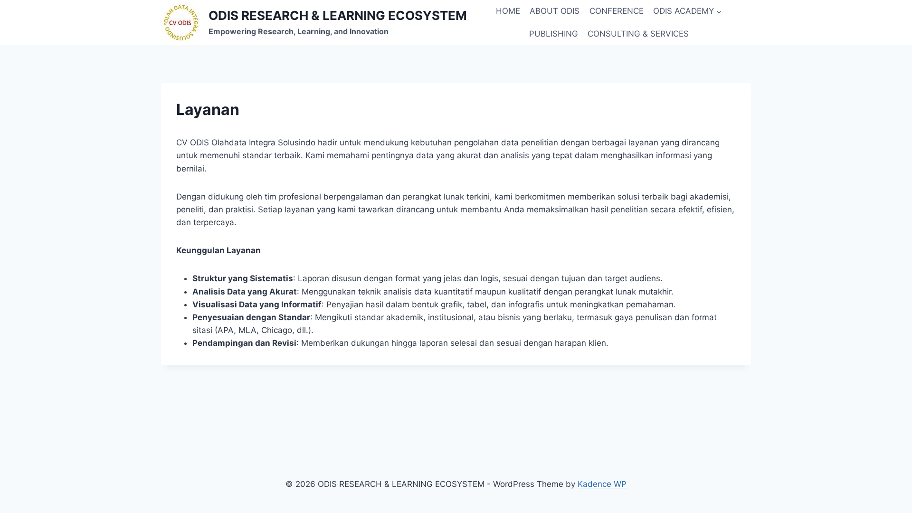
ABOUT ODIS (555, 11)
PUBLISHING (553, 33)
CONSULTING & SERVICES (638, 33)
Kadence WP (602, 484)
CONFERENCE (616, 11)
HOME (508, 11)
